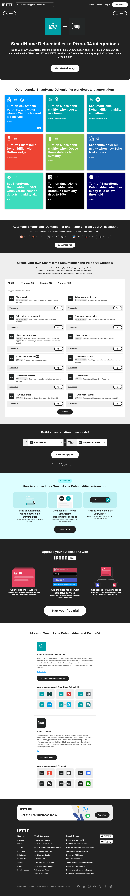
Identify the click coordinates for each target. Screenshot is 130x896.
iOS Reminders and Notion (44, 862)
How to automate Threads (75, 866)
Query (20, 360)
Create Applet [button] (65, 454)
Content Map (22, 859)
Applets (20, 847)
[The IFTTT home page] (7, 4)
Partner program (42, 887)
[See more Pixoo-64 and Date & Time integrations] (65, 773)
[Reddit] (111, 886)
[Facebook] (78, 886)
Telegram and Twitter (41, 870)
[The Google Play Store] (106, 842)
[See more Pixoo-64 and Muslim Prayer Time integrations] (84, 783)
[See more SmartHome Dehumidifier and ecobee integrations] (46, 694)
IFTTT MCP (21, 851)
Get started (119, 5)
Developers (21, 887)
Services (20, 840)
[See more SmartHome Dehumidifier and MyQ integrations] (46, 704)
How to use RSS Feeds (74, 855)
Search (20, 862)
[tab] (11, 283)
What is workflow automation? (77, 851)
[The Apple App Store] (106, 837)
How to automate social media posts (79, 870)
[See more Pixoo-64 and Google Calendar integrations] (84, 773)
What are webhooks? (74, 859)
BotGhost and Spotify (42, 855)
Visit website (41, 672)
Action (20, 338)
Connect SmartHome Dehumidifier (52, 678)
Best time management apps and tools (80, 847)
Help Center (21, 855)
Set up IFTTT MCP (65, 245)
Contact (53, 887)
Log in (107, 5)
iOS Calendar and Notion (43, 844)
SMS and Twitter (40, 859)
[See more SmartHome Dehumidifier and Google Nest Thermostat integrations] (65, 704)
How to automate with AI (75, 840)
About (68, 887)
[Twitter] (100, 886)
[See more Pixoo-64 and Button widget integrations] (46, 773)
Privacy (61, 887)
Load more (65, 412)
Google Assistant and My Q (44, 851)
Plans (99, 5)
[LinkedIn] (84, 886)
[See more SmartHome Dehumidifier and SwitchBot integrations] (65, 694)
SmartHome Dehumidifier (38, 43)
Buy (38, 751)
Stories (20, 844)
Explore (90, 5)
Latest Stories (72, 836)
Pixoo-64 (82, 43)
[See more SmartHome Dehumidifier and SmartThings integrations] (84, 704)
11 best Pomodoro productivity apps (79, 862)
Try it (58, 308)
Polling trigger (22, 300)
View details (14, 308)
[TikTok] (105, 886)
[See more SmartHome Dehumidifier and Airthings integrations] (84, 694)
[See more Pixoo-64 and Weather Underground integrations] (65, 783)
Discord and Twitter (41, 874)
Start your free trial (65, 610)
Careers (31, 887)
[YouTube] (94, 886)
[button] (65, 529)
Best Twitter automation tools (76, 844)
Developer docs (23, 870)
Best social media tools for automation (80, 874)
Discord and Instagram (42, 840)
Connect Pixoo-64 (46, 757)
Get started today (65, 68)
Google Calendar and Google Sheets (47, 847)
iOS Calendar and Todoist (43, 866)
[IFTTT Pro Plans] (37, 356)
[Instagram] (89, 886)
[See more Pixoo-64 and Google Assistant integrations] (46, 783)
